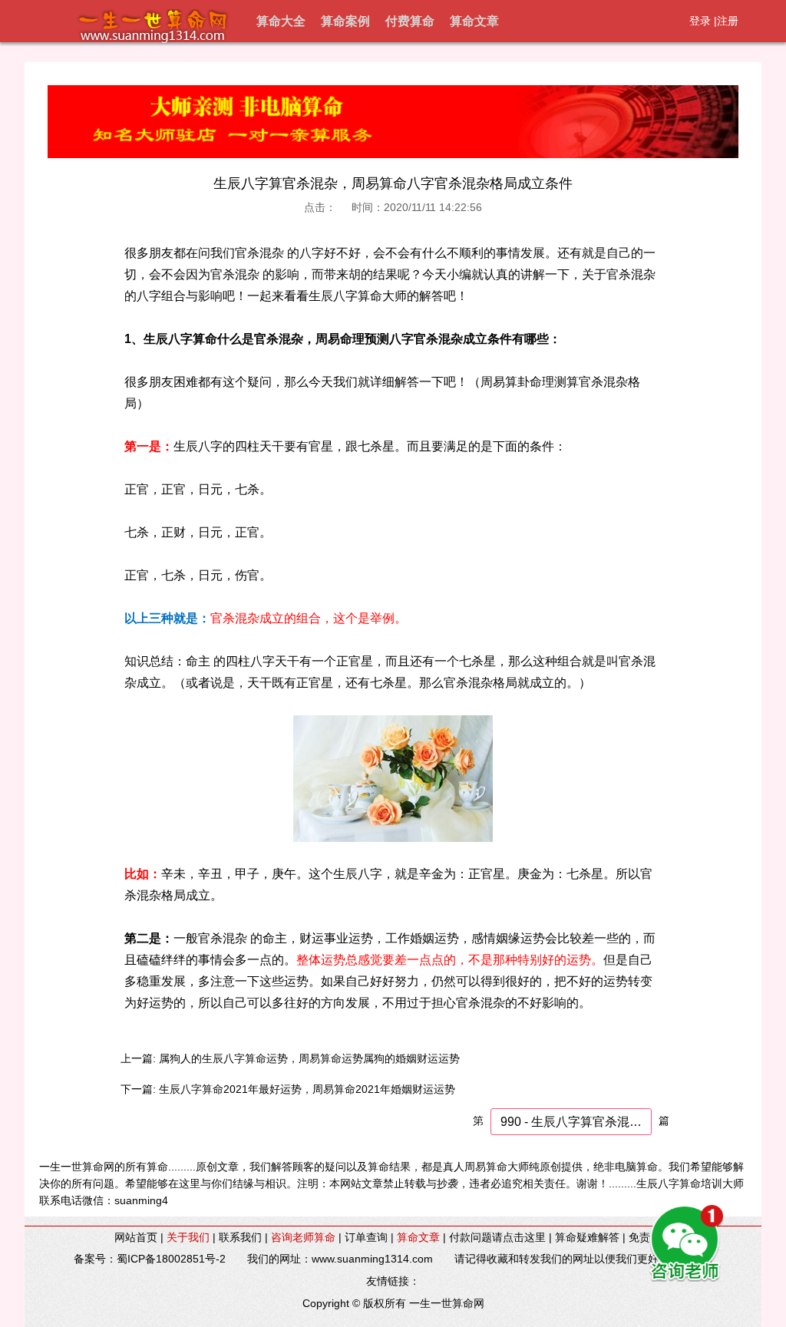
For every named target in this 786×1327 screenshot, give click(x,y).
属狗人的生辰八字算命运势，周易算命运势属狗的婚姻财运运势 (309, 1058)
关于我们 (188, 1237)
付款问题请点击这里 (497, 1237)
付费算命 (409, 21)
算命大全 (280, 21)
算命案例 (345, 21)
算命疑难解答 (587, 1237)
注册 (727, 21)
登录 (700, 21)
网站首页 (135, 1237)
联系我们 (240, 1237)
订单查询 (366, 1237)
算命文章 (474, 21)
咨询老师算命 (303, 1237)
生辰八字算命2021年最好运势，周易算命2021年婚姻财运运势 (307, 1089)
